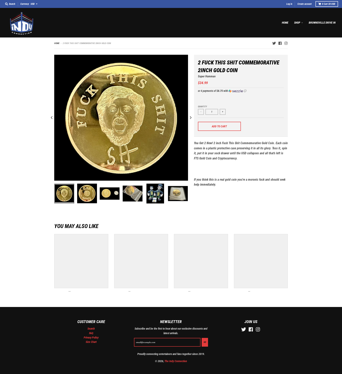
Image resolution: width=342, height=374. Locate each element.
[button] (241, 91)
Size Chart (91, 341)
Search (91, 328)
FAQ (91, 333)
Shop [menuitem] (297, 22)
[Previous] (51, 118)
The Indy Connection (175, 361)
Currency (24, 4)
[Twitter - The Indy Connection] (274, 43)
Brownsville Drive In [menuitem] (322, 22)
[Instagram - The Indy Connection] (286, 43)
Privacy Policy (91, 337)
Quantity (202, 106)
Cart (328, 4)
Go (205, 342)
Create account (304, 4)
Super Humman (207, 76)
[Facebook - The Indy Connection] (280, 43)
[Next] (190, 118)
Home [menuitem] (285, 22)
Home (56, 43)
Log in (289, 4)
